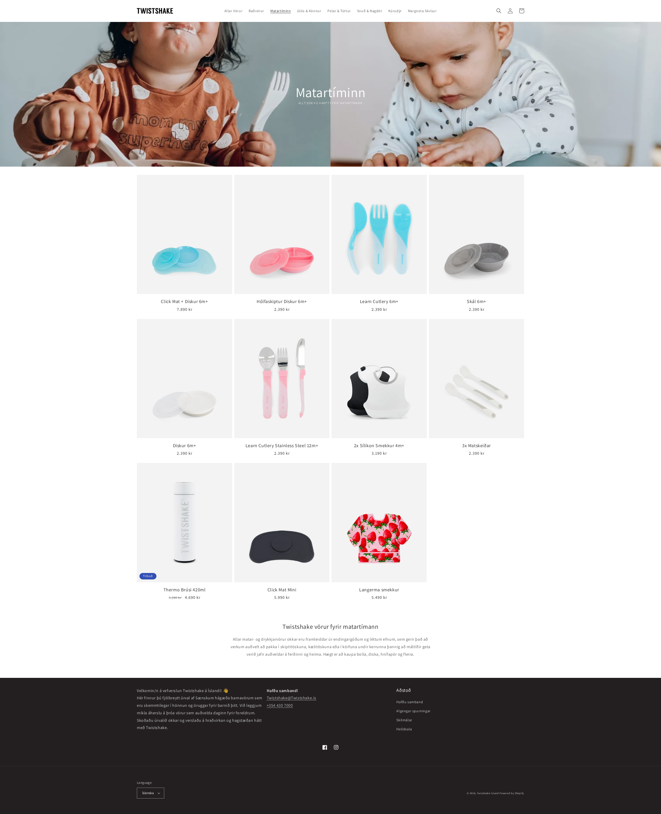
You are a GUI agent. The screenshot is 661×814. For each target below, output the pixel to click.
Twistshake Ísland (488, 793)
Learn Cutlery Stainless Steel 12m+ (282, 445)
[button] (499, 11)
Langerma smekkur (379, 590)
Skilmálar (404, 720)
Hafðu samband (409, 702)
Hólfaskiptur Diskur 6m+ (282, 301)
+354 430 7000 (280, 705)
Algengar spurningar (413, 711)
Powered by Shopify (511, 793)
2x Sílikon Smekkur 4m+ (379, 445)
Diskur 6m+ (184, 445)
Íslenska (148, 793)
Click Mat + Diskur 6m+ (184, 301)
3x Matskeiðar (476, 445)
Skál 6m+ (476, 301)
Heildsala (404, 729)
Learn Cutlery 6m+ (379, 301)
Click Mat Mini (281, 590)
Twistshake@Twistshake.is (291, 698)
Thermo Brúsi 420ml (184, 590)
